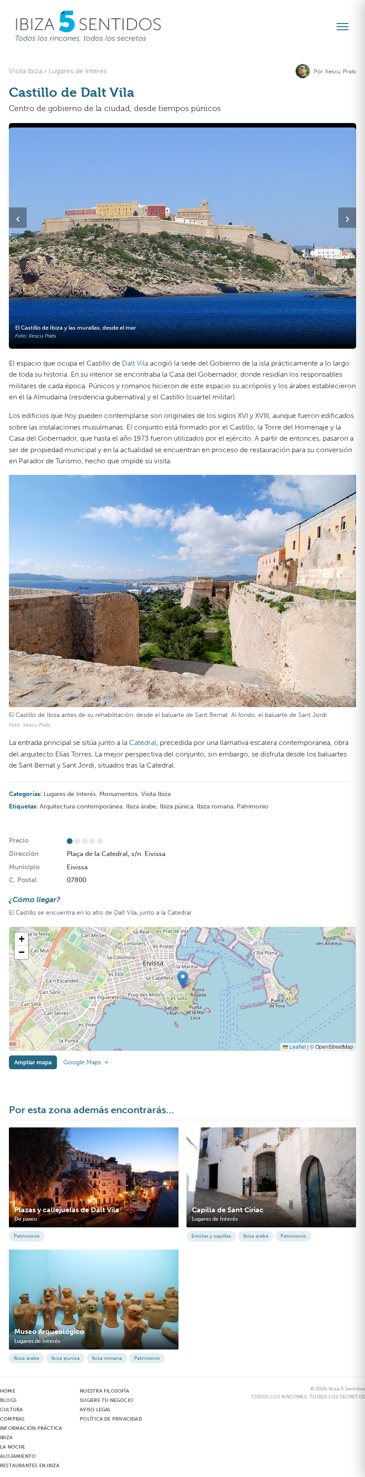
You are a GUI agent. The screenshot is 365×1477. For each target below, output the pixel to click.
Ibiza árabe (141, 806)
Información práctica (31, 1428)
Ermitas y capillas (211, 1236)
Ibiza (6, 1438)
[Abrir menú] (346, 26)
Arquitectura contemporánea (81, 806)
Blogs (8, 1400)
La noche (12, 1447)
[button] (182, 980)
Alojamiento (18, 1456)
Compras (12, 1419)
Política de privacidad (111, 1419)
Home (7, 1391)
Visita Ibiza (155, 794)
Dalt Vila (135, 363)
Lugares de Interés (70, 794)
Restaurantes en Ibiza (29, 1466)
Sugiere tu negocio (106, 1400)
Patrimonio (252, 806)
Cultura (11, 1410)
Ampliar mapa (33, 1062)
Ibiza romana (215, 806)
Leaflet (297, 1046)
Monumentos (118, 794)
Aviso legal (95, 1410)
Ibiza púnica (176, 806)
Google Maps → (86, 1062)
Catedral (142, 742)
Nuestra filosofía (104, 1391)
